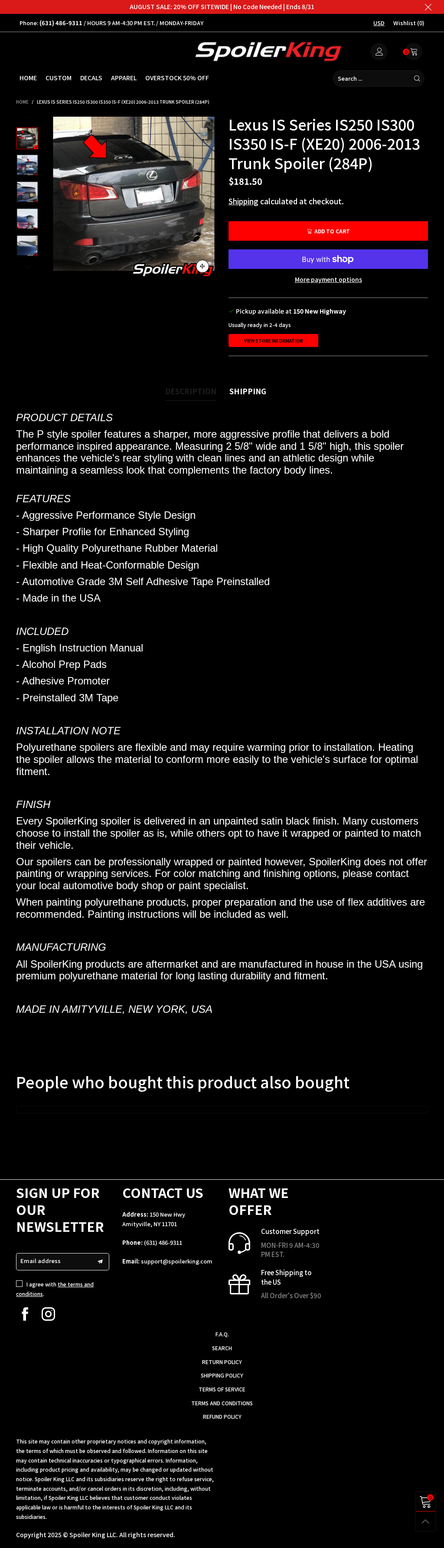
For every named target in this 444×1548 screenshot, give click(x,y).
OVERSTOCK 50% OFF (177, 77)
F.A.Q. (222, 1334)
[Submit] (417, 78)
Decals (91, 77)
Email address (40, 1261)
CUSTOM (59, 77)
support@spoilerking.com (176, 1261)
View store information (273, 340)
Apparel (124, 77)
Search (222, 1348)
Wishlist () (408, 23)
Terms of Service (222, 1389)
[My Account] (379, 51)
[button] (58, 197)
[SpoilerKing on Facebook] (25, 1314)
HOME (28, 77)
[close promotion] (427, 7)
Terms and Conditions (222, 1403)
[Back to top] (425, 1521)
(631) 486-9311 (163, 1242)
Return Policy (222, 1361)
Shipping (243, 201)
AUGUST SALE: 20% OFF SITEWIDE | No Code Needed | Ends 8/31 (222, 6)
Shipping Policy (222, 1375)
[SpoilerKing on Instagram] (48, 1314)
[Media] (202, 266)
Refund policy (222, 1416)
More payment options (328, 279)
